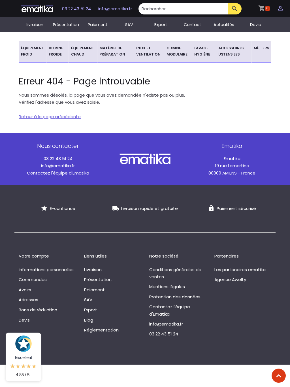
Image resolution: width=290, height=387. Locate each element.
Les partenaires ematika (240, 270)
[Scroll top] (279, 376)
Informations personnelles (46, 270)
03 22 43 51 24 (77, 9)
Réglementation (101, 330)
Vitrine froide (56, 51)
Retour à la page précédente (50, 117)
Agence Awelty (230, 279)
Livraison (34, 24)
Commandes (33, 279)
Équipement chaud (82, 51)
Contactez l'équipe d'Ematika (58, 173)
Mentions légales (167, 287)
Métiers (261, 48)
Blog (88, 320)
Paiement (97, 24)
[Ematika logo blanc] (145, 158)
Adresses (28, 300)
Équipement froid (32, 51)
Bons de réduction (38, 310)
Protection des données (175, 297)
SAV (129, 24)
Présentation (66, 24)
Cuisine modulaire (177, 51)
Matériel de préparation (112, 51)
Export (160, 24)
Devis (255, 24)
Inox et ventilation (148, 51)
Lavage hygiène (202, 51)
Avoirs (25, 290)
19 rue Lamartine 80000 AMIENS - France (231, 166)
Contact (192, 24)
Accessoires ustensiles (231, 51)
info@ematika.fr (115, 9)
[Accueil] (37, 8)
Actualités (224, 24)
